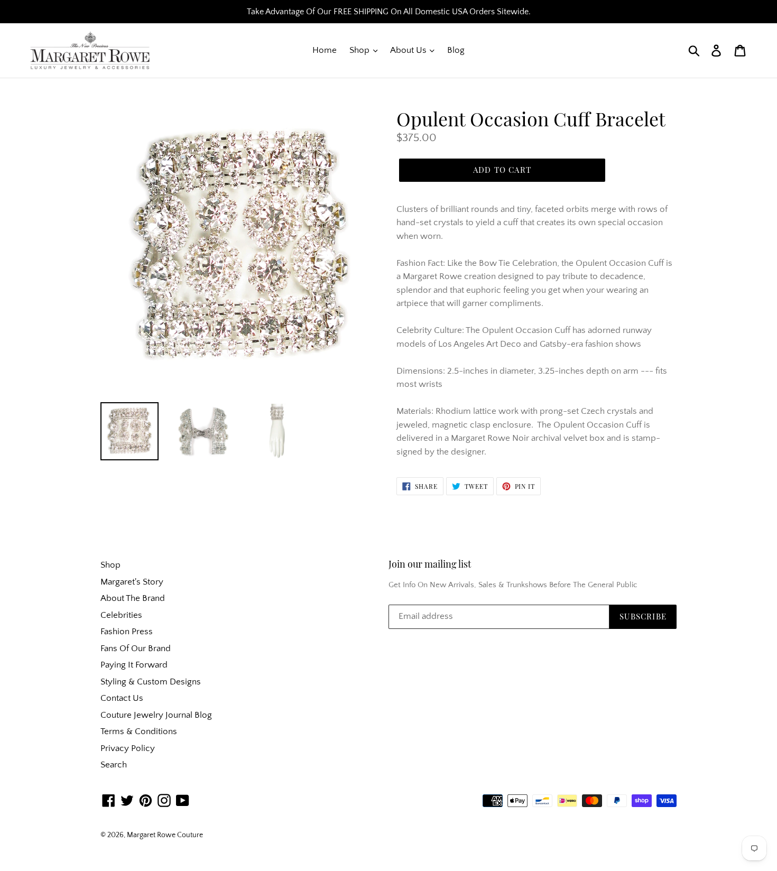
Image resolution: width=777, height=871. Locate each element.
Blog (456, 50)
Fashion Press (126, 631)
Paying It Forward (134, 665)
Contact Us (121, 698)
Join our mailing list (429, 564)
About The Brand (132, 598)
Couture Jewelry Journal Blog (156, 715)
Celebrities (121, 615)
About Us (409, 50)
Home (324, 50)
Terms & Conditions (138, 731)
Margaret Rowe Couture (165, 835)
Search (113, 765)
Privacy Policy (127, 748)
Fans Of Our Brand (135, 648)
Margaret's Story (131, 582)
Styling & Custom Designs (150, 682)
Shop (360, 50)
